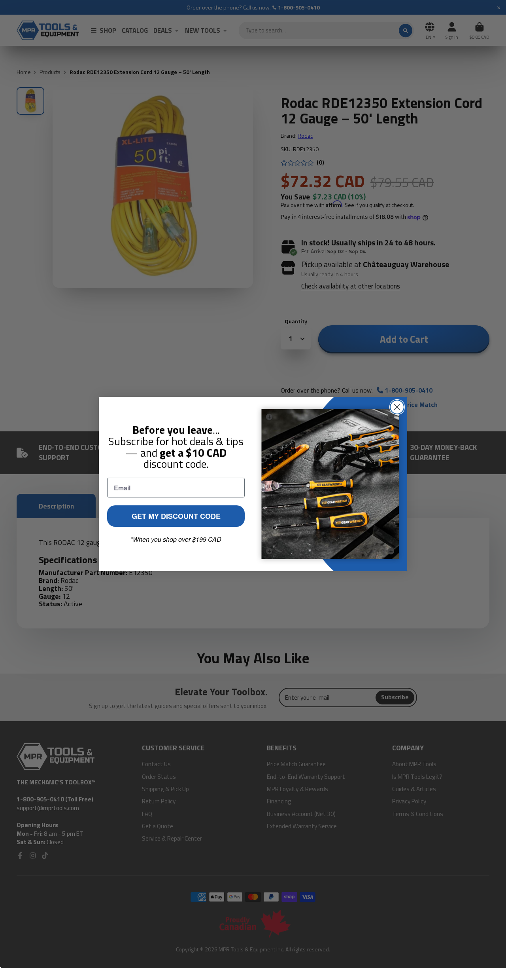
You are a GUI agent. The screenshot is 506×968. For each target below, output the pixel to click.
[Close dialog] (397, 407)
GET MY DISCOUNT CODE (176, 516)
